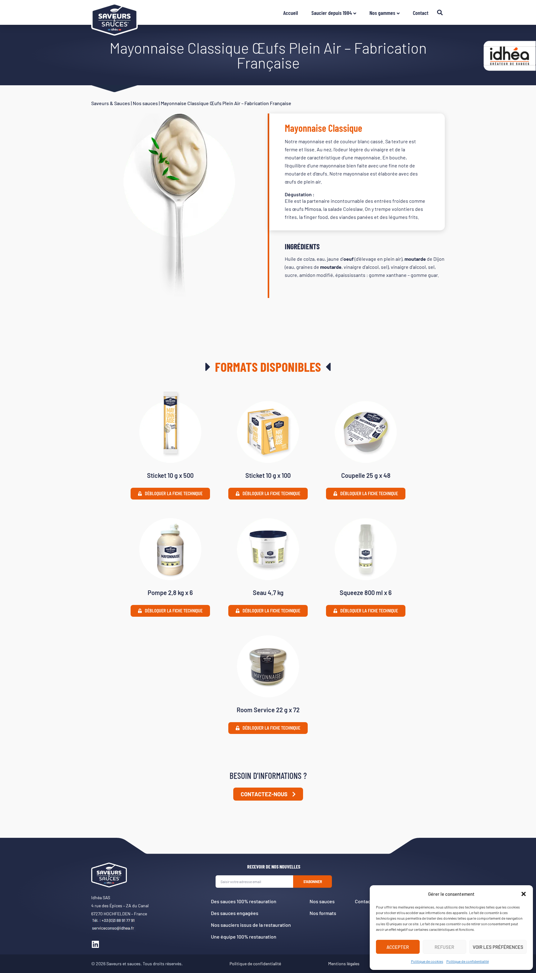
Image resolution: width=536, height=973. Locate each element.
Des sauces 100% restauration (243, 901)
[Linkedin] (95, 944)
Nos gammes (382, 12)
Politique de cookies (427, 961)
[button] (523, 894)
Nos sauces (145, 103)
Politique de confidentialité (467, 961)
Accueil (290, 12)
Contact (420, 12)
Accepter (397, 947)
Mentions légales (344, 963)
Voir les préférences (498, 947)
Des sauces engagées (234, 913)
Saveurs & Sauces (110, 103)
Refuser (444, 947)
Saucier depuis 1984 (331, 12)
